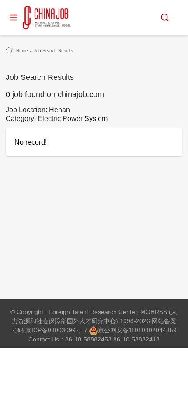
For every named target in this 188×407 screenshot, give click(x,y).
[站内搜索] (165, 17)
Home (22, 50)
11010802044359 (153, 330)
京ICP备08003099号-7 (56, 330)
